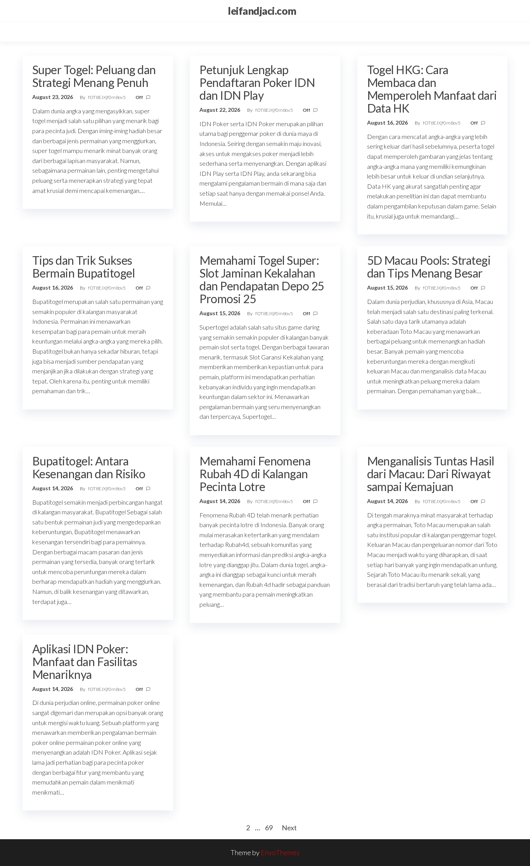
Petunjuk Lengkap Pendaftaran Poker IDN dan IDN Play (257, 82)
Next (289, 827)
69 (269, 827)
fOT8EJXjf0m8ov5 (107, 97)
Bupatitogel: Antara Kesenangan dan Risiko (88, 467)
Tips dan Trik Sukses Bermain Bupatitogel (83, 266)
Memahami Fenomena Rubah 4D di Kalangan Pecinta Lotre (254, 473)
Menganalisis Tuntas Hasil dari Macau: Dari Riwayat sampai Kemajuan (430, 473)
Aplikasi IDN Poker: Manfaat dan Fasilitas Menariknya (84, 661)
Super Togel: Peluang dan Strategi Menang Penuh (94, 75)
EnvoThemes (280, 852)
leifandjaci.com (262, 11)
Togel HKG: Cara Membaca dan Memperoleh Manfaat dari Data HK (432, 88)
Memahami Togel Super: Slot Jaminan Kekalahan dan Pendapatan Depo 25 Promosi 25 (261, 279)
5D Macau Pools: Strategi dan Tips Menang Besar (429, 266)
